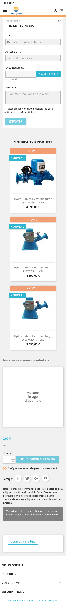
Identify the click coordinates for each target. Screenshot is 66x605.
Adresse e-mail (14, 51)
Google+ (36, 478)
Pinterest (45, 478)
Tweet (27, 478)
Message (10, 87)
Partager (17, 478)
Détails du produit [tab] (23, 541)
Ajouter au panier (37, 459)
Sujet (8, 35)
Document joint (14, 67)
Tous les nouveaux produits (26, 360)
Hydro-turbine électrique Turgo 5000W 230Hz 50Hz (33, 200)
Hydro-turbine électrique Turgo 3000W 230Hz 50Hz (33, 269)
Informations (13, 592)
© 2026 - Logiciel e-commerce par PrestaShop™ (30, 600)
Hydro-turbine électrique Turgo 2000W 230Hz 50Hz (33, 337)
